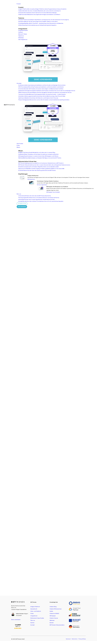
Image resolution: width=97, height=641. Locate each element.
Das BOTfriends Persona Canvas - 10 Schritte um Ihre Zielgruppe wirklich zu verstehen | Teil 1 (40, 476)
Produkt (19, 4)
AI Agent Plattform (35, 606)
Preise (18, 145)
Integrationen (33, 615)
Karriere (32, 622)
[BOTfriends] (9, 105)
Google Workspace (23, 30)
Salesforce (21, 36)
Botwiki (52, 622)
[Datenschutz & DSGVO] (75, 603)
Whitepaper (53, 615)
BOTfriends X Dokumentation (57, 625)
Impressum (68, 638)
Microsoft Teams (22, 34)
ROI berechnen (31, 179)
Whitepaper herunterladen (53, 192)
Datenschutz (74, 638)
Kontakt (32, 625)
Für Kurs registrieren (42, 184)
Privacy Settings (82, 638)
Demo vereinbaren (22, 206)
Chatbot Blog (53, 606)
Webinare (52, 620)
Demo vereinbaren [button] (15, 619)
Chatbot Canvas (54, 618)
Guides (51, 611)
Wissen (18, 147)
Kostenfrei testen (22, 203)
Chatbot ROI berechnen (56, 609)
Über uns (19, 194)
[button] (48, 243)
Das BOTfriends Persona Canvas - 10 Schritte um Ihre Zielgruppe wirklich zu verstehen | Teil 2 (40, 408)
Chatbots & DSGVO (54, 613)
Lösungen (19, 83)
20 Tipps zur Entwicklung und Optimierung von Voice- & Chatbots (30, 272)
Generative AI (33, 609)
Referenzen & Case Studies (37, 618)
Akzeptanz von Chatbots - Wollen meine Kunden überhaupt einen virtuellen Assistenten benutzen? (43, 340)
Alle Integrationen (22, 39)
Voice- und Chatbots (35, 611)
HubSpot (20, 32)
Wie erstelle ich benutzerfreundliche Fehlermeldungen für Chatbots (31, 544)
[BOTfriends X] (17, 630)
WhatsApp (21, 37)
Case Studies (20, 143)
